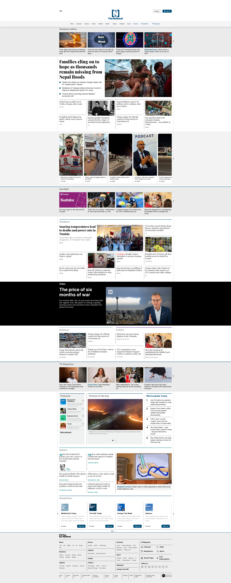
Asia (60, 547)
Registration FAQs (138, 576)
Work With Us (76, 576)
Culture (115, 24)
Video (162, 547)
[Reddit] (166, 566)
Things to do (127, 549)
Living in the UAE (123, 569)
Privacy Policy (107, 576)
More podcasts (65, 432)
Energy (119, 124)
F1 (135, 558)
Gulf (64, 545)
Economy (62, 357)
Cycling (134, 560)
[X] (142, 566)
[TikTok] (156, 566)
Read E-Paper (149, 558)
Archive (131, 575)
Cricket (125, 558)
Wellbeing (119, 549)
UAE (60, 124)
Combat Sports (126, 560)
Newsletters (144, 24)
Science (90, 545)
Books (98, 566)
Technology (102, 545)
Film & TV (104, 566)
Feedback (62, 568)
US (146, 233)
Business (79, 24)
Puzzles (135, 24)
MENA (119, 109)
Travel (118, 545)
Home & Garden (133, 547)
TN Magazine (156, 24)
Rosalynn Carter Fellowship (150, 576)
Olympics (131, 558)
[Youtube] (159, 566)
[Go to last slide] (90, 416)
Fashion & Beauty (126, 545)
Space (96, 545)
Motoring (119, 547)
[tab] (112, 440)
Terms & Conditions (96, 576)
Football (148, 261)
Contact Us (68, 576)
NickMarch (69, 469)
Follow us (144, 563)
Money (79, 555)
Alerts (162, 551)
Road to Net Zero (101, 553)
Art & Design (91, 566)
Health (107, 24)
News (72, 24)
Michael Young (93, 492)
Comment (62, 566)
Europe (81, 545)
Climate (100, 24)
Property (61, 557)
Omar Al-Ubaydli (93, 462)
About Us (60, 576)
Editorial (68, 566)
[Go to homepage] (115, 14)
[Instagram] (152, 566)
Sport (129, 24)
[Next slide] (173, 41)
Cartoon (82, 566)
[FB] (145, 566)
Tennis (118, 560)
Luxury (125, 547)
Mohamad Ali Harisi (65, 490)
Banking (68, 557)
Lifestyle (122, 24)
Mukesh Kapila (64, 480)
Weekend (120, 565)
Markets (74, 557)
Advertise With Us (86, 576)
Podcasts (65, 396)
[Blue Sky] (162, 566)
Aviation (61, 555)
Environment (91, 553)
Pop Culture (102, 568)
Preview (63, 526)
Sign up (81, 526)
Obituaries (75, 566)
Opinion (87, 24)
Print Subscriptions (164, 558)
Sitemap (125, 575)
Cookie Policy (116, 576)
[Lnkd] (149, 566)
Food (134, 545)
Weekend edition (68, 29)
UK (89, 125)
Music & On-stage (123, 339)
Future (94, 24)
